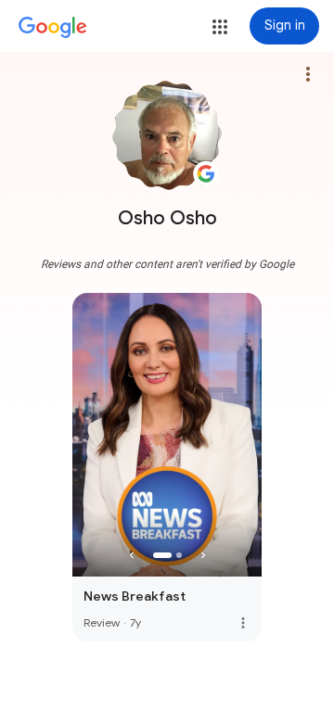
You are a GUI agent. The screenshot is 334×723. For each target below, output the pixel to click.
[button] (219, 26)
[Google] (53, 28)
